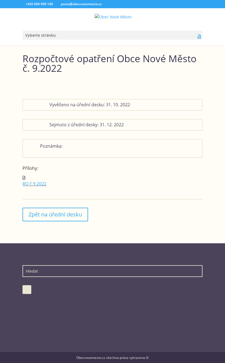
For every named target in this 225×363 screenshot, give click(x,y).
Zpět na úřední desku (55, 214)
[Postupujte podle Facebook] (26, 289)
